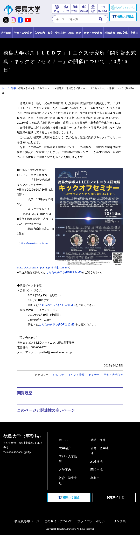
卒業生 (95, 478)
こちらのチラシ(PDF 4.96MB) (57, 305)
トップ (5, 88)
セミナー (94, 374)
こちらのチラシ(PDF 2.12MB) (57, 324)
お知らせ (58, 374)
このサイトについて (58, 521)
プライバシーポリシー (92, 521)
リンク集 (119, 521)
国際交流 (96, 469)
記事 (13, 88)
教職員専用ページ (27, 521)
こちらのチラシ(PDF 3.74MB (64, 272)
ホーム (63, 440)
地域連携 (96, 461)
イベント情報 (76, 374)
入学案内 (65, 469)
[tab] (6, 32)
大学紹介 (65, 448)
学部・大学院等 (113, 374)
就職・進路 (98, 440)
